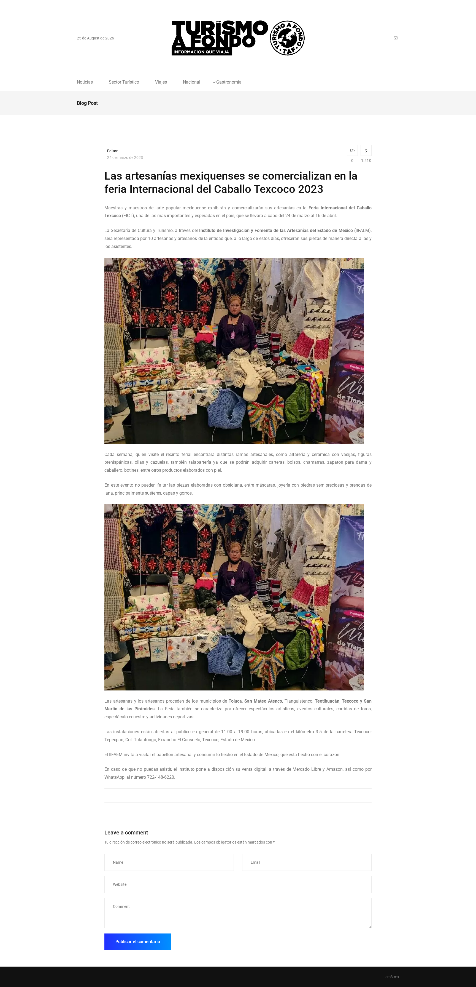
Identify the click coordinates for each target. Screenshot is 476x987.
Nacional (191, 82)
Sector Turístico (124, 82)
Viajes (161, 82)
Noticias (85, 82)
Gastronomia (229, 82)
